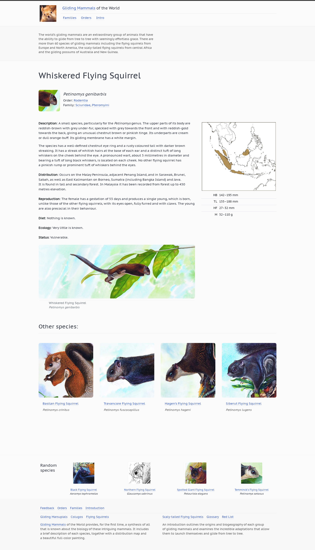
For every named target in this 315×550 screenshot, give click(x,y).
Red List (228, 517)
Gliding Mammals (78, 8)
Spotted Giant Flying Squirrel (195, 489)
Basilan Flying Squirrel (60, 403)
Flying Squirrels (97, 517)
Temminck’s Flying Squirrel (251, 489)
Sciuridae (82, 105)
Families (69, 18)
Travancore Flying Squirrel (124, 403)
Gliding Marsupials (54, 517)
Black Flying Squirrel (83, 489)
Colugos (77, 517)
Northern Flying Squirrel (139, 489)
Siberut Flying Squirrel (243, 403)
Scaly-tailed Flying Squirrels (182, 517)
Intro (100, 18)
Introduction (95, 508)
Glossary (213, 517)
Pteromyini (100, 105)
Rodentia (81, 100)
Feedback (47, 508)
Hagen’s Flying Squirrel (183, 403)
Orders (86, 18)
